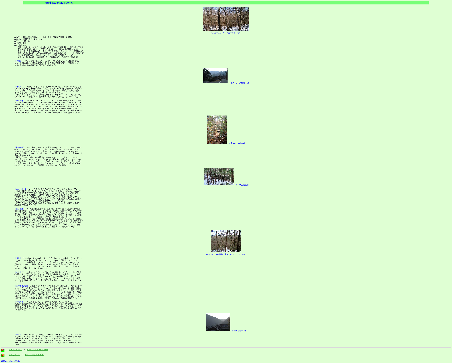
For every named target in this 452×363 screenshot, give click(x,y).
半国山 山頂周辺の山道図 (37, 350)
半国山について (15, 350)
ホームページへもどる (34, 355)
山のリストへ (14, 355)
